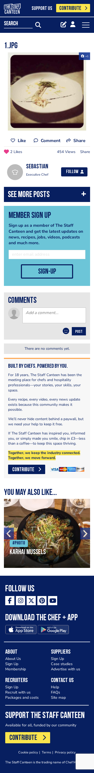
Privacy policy (65, 752)
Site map (58, 697)
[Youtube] (52, 600)
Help (55, 687)
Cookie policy (28, 752)
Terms (46, 752)
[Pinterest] (41, 600)
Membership (15, 669)
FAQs (55, 692)
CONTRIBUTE (70, 8)
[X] (31, 600)
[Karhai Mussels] (47, 533)
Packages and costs (22, 697)
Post (79, 332)
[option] (47, 91)
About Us (13, 658)
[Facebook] (9, 600)
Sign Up (11, 663)
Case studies (62, 663)
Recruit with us (18, 692)
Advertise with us (65, 669)
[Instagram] (20, 600)
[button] (47, 195)
